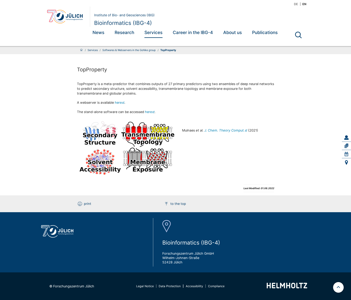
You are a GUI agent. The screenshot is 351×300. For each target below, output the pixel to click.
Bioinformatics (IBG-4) (123, 23)
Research (124, 32)
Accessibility (194, 286)
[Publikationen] (346, 146)
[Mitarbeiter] (346, 138)
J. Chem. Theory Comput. (224, 130)
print (87, 204)
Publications (265, 32)
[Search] (298, 35)
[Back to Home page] (67, 17)
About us (232, 32)
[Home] (81, 50)
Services (153, 32)
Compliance (216, 286)
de (296, 4)
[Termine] (346, 154)
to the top (178, 204)
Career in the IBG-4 (193, 32)
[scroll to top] (338, 287)
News (98, 32)
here (118, 102)
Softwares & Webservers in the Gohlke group (129, 50)
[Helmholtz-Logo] (287, 287)
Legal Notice (145, 286)
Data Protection (170, 286)
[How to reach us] (346, 162)
